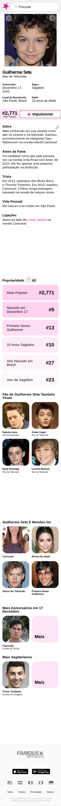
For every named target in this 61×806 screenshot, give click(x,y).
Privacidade (35, 792)
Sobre (10, 792)
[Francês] (30, 782)
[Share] (9, 18)
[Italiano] (41, 782)
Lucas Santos (37, 219)
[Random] (52, 18)
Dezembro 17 (11, 87)
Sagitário (38, 87)
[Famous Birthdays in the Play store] (41, 771)
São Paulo (9, 100)
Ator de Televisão (14, 76)
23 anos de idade (44, 100)
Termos (50, 792)
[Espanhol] (20, 782)
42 (33, 280)
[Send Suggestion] (57, 128)
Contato (21, 792)
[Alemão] (51, 782)
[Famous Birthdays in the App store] (20, 771)
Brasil (23, 100)
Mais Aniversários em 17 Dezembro (22, 609)
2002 (6, 91)
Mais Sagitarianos (17, 657)
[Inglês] (9, 782)
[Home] (30, 754)
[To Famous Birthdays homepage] (5, 6)
